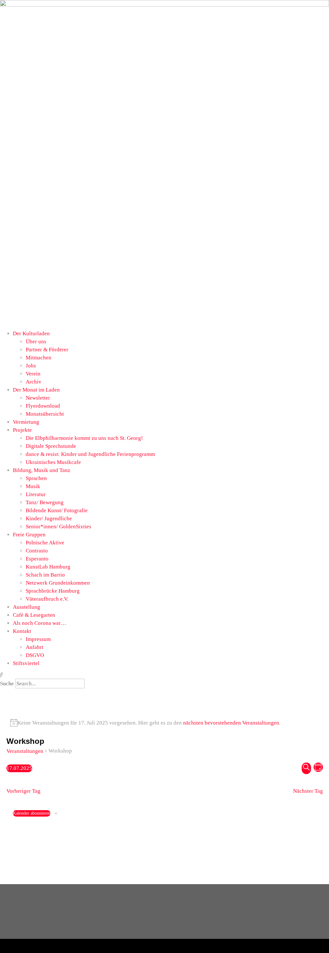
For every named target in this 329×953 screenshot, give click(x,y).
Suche (7, 683)
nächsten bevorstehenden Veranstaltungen (231, 723)
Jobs (31, 366)
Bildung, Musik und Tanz (41, 470)
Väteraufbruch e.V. (47, 599)
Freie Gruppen (29, 535)
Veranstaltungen (24, 751)
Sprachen (36, 478)
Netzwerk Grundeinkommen (58, 583)
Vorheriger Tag (23, 791)
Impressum (38, 639)
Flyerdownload (43, 406)
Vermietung (26, 422)
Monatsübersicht (45, 414)
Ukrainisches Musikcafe (53, 462)
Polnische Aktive (45, 543)
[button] (164, 675)
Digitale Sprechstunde (51, 446)
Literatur (36, 494)
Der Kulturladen (31, 333)
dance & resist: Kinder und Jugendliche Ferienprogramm (90, 454)
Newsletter (38, 398)
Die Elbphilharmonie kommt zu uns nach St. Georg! (84, 438)
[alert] (164, 723)
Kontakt (22, 631)
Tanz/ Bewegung (45, 502)
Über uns (36, 341)
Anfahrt (34, 647)
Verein (33, 374)
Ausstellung (26, 607)
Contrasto (37, 551)
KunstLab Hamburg (48, 567)
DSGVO (35, 655)
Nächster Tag (308, 791)
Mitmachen (38, 358)
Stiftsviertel (26, 663)
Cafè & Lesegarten (34, 615)
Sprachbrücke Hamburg (53, 591)
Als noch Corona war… (39, 623)
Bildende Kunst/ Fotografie (57, 510)
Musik (33, 486)
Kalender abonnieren (31, 813)
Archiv (33, 382)
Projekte (22, 430)
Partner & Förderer (47, 350)
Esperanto (37, 559)
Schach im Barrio (45, 575)
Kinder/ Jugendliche (49, 518)
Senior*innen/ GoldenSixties (58, 526)
